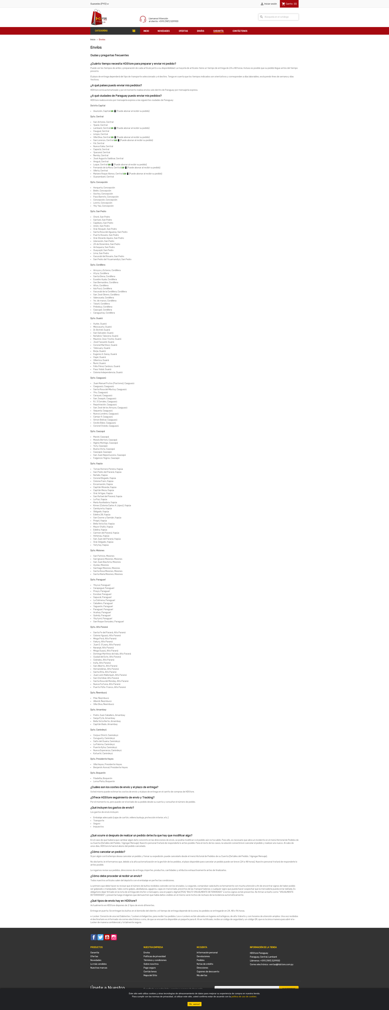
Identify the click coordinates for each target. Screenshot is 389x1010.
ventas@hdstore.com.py (281, 964)
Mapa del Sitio (150, 975)
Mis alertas (202, 975)
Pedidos (201, 960)
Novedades (95, 960)
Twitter (100, 937)
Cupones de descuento (208, 971)
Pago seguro (150, 968)
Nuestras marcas (98, 968)
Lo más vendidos (98, 964)
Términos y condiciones (155, 960)
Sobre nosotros (151, 964)
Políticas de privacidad (155, 956)
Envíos (147, 952)
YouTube (107, 937)
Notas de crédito (205, 964)
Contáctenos (150, 971)
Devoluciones (203, 956)
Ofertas (94, 956)
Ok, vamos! (194, 1004)
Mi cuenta (202, 947)
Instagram (114, 937)
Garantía (94, 952)
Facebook (94, 937)
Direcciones (202, 968)
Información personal (207, 952)
